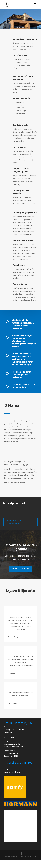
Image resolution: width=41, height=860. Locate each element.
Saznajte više (20, 569)
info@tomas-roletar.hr (12, 744)
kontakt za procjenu (14, 522)
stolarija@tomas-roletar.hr (13, 747)
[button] (14, 27)
